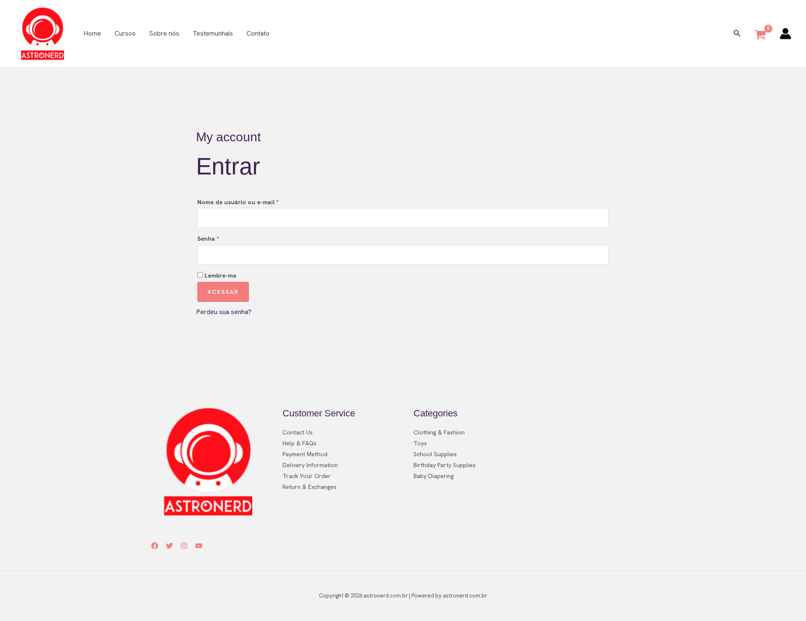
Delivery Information (310, 465)
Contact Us (298, 432)
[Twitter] (169, 545)
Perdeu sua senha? (223, 311)
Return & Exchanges (310, 487)
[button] (737, 33)
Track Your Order (307, 476)
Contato (258, 33)
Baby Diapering (433, 476)
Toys (420, 443)
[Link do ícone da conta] (785, 33)
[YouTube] (198, 545)
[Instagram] (184, 545)
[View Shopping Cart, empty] (760, 33)
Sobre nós (164, 33)
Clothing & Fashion (439, 432)
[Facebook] (154, 545)
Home (92, 33)
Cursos (125, 33)
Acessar (223, 292)
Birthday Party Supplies (444, 465)
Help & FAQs (300, 443)
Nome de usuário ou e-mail (254, 202)
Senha (224, 238)
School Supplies (435, 454)
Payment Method (305, 454)
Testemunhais (213, 33)
